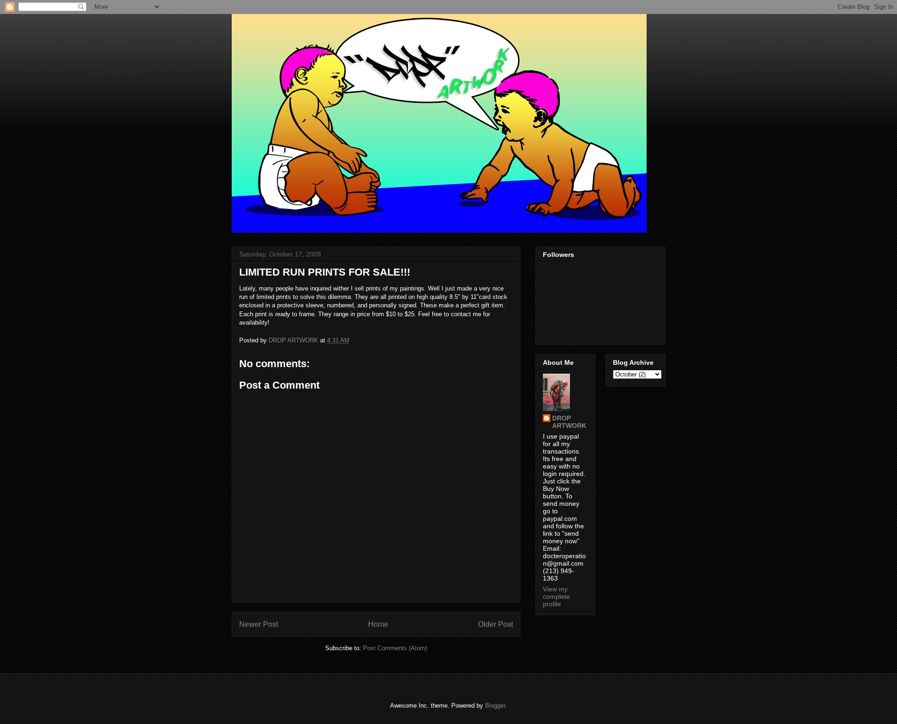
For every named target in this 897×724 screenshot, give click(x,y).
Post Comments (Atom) (395, 648)
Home (378, 624)
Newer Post (258, 624)
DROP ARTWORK (569, 421)
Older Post (495, 624)
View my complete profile (556, 596)
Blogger (495, 705)
